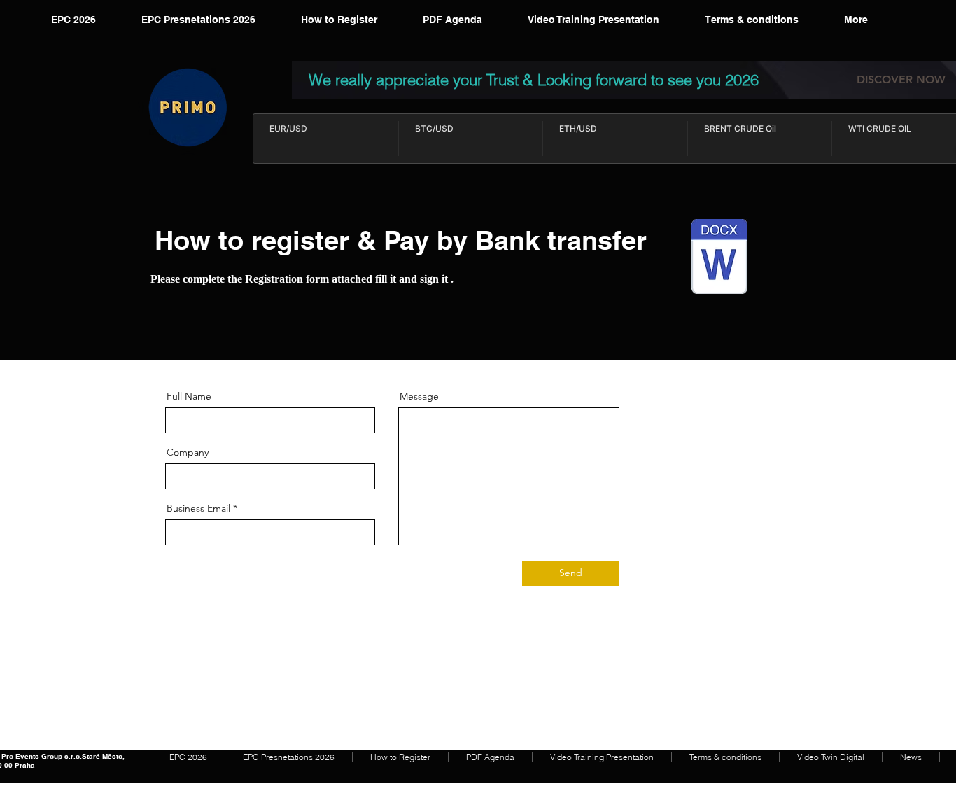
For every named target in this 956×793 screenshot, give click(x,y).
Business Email (198, 508)
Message (419, 396)
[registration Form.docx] (719, 258)
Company (188, 452)
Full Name (189, 396)
